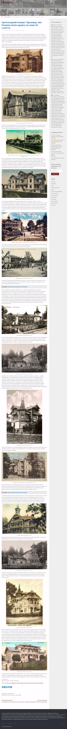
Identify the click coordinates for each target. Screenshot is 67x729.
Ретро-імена (53, 199)
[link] (41, 2)
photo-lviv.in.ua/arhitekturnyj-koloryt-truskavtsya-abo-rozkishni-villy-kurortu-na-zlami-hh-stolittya (24, 683)
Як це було (53, 205)
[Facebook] (60, 723)
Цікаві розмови (54, 203)
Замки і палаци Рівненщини (56, 191)
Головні (52, 189)
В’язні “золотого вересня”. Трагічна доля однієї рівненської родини (57, 153)
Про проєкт (14, 723)
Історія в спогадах (55, 193)
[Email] (62, 723)
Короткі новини (54, 195)
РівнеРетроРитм (7, 2)
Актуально (53, 181)
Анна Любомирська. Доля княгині (58, 158)
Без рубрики (53, 183)
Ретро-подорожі (20, 30)
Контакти (4, 723)
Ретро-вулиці (53, 197)
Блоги (52, 185)
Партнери (9, 723)
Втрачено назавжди (55, 187)
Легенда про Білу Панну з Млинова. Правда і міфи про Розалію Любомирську (56, 147)
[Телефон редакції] (64, 723)
